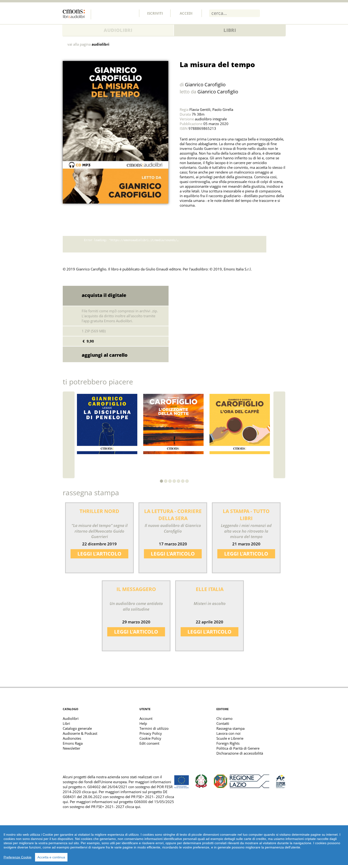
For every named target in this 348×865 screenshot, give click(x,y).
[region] (174, 845)
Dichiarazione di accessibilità (239, 753)
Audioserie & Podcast (80, 733)
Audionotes (72, 738)
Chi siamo (224, 718)
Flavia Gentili (199, 109)
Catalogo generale (77, 728)
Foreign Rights (228, 743)
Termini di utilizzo (154, 728)
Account (145, 718)
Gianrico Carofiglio (205, 84)
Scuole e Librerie (229, 738)
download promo (275, 244)
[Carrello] (269, 13)
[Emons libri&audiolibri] (77, 14)
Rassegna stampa (230, 728)
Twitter (109, 13)
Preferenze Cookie (17, 857)
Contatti (222, 723)
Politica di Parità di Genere (237, 748)
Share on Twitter (184, 217)
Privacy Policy (150, 733)
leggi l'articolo (99, 553)
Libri (229, 30)
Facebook (99, 13)
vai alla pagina (88, 44)
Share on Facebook (194, 217)
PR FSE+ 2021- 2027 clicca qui (115, 806)
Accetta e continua (51, 857)
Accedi (186, 13)
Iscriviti (155, 13)
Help (143, 723)
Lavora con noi (228, 733)
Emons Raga (73, 743)
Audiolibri (118, 30)
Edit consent (149, 743)
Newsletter (71, 748)
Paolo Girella (222, 109)
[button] (161, 481)
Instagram (120, 13)
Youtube (130, 13)
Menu (281, 13)
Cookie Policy (150, 738)
